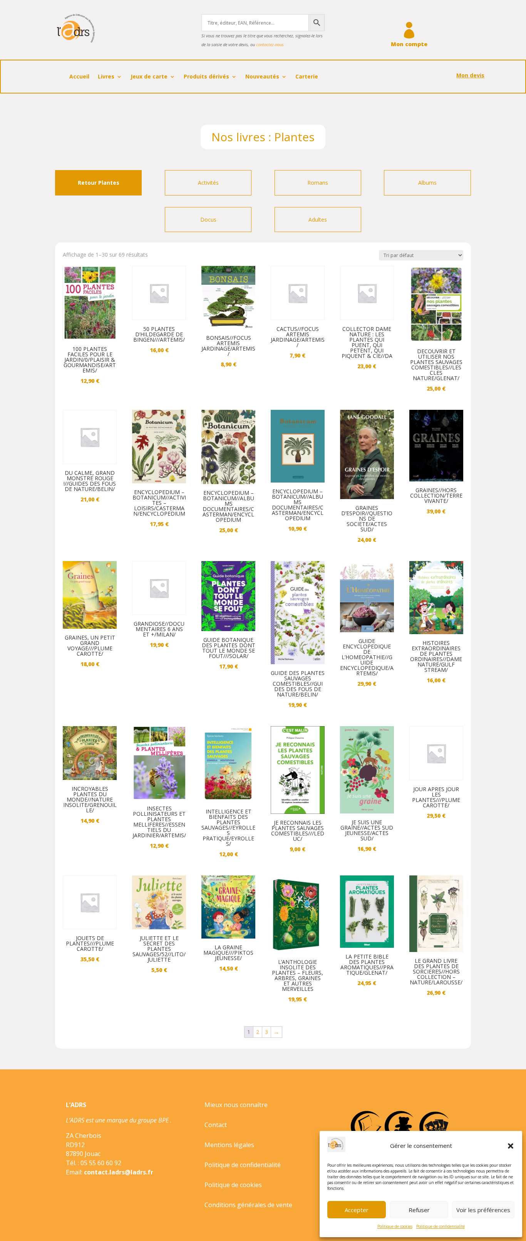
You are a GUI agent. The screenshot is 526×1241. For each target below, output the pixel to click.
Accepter (357, 1210)
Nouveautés (262, 77)
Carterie (306, 77)
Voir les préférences (483, 1210)
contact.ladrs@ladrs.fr (118, 1172)
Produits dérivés (206, 77)
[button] (510, 1146)
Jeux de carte (149, 77)
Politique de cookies (394, 1226)
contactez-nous (270, 44)
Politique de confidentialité (440, 1226)
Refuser (419, 1210)
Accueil (79, 77)
